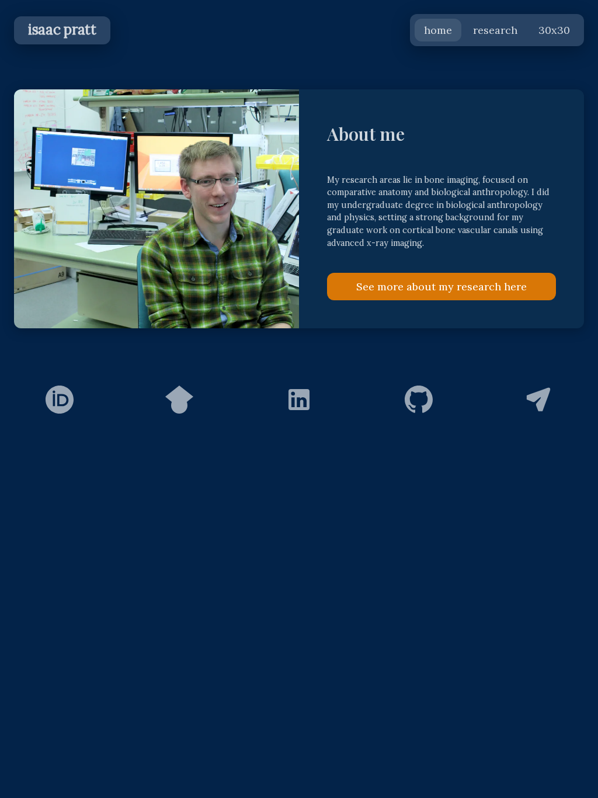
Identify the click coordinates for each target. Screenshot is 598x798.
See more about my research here (441, 286)
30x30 (554, 30)
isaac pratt (62, 29)
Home (438, 30)
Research (495, 30)
